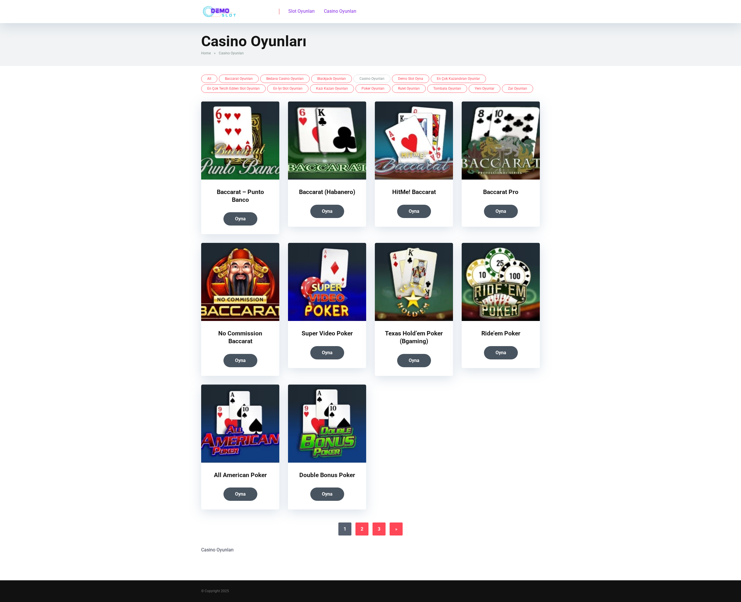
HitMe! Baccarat (414, 191)
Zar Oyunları (517, 88)
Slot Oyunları (301, 11)
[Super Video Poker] (327, 319)
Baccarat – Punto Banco (240, 195)
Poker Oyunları (373, 88)
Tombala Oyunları (447, 88)
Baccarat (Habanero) (327, 191)
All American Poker (240, 475)
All (209, 79)
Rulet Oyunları (409, 88)
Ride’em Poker (500, 333)
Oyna (240, 218)
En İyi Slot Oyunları (287, 88)
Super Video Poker (327, 333)
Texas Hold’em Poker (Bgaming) (414, 337)
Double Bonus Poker (327, 475)
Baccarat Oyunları (239, 79)
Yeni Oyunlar (484, 88)
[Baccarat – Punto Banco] (240, 178)
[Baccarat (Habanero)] (327, 178)
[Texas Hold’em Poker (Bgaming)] (414, 319)
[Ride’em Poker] (501, 319)
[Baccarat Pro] (501, 178)
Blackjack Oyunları (331, 79)
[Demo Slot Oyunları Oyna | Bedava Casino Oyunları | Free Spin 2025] (218, 9)
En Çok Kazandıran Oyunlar (458, 79)
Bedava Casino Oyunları (285, 79)
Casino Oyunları (340, 11)
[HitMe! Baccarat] (414, 178)
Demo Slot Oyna (410, 79)
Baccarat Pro (500, 191)
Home (206, 53)
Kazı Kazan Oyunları (332, 88)
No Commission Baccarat (240, 337)
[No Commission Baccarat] (240, 319)
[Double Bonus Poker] (327, 461)
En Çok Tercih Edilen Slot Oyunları (233, 88)
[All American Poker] (240, 461)
